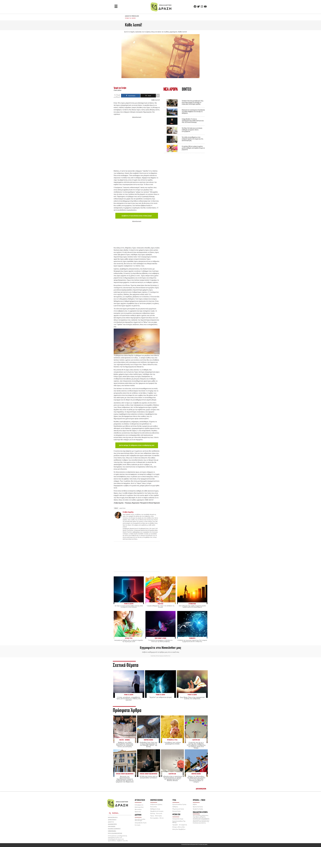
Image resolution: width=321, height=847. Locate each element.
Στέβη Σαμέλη (117, 90)
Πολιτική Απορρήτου (114, 829)
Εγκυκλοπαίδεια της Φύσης (178, 821)
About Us (111, 822)
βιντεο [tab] (186, 89)
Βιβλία (195, 804)
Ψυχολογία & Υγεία (172, 740)
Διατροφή (138, 815)
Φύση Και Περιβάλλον (178, 829)
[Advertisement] (136, 144)
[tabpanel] (184, 125)
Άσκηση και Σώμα (177, 819)
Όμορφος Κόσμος (148, 740)
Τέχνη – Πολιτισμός (156, 816)
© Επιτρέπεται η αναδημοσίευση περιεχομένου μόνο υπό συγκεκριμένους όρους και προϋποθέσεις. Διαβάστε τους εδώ (118, 838)
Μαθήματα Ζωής (155, 809)
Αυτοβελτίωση (140, 800)
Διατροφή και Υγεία (140, 823)
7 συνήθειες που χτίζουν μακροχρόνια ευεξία (172, 743)
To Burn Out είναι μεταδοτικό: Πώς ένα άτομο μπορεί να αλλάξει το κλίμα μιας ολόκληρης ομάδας (192, 102)
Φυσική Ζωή (176, 815)
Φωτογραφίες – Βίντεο (157, 818)
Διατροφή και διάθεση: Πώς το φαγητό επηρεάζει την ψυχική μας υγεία (128, 640)
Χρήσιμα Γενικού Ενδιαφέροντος (124, 774)
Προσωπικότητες (198, 806)
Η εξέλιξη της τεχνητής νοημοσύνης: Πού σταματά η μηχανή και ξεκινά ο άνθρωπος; (192, 640)
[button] (116, 6)
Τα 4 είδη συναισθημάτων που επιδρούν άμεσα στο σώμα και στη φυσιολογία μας (192, 138)
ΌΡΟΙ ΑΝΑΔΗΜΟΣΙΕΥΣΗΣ (115, 833)
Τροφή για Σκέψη (130, 18)
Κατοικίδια (153, 806)
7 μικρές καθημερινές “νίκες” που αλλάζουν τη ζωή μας (160, 606)
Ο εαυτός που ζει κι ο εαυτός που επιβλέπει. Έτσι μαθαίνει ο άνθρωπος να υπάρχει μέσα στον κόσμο (196, 745)
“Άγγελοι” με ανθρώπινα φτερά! (160, 697)
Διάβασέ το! (128, 16)
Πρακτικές (138, 811)
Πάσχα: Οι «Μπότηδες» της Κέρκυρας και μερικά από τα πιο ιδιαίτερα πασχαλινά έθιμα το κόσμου (196, 779)
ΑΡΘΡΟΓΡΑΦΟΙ (112, 820)
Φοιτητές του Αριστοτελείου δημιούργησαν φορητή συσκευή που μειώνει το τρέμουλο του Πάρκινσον (125, 779)
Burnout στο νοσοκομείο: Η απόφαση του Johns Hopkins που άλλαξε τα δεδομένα (193, 111)
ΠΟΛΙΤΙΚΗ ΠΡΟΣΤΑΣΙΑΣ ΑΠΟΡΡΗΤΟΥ (160, 656)
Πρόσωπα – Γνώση (199, 800)
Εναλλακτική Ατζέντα (200, 812)
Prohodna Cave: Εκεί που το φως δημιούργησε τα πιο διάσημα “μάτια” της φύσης (148, 744)
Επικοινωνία (112, 831)
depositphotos (112, 817)
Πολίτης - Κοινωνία (124, 740)
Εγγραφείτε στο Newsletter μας (160, 648)
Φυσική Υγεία (176, 811)
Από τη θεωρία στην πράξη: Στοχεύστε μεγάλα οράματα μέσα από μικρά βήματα (192, 606)
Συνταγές (137, 825)
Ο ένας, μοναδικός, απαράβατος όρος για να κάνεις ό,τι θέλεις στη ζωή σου (129, 698)
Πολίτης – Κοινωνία (156, 813)
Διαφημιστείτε (112, 824)
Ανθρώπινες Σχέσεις (156, 804)
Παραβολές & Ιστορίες (156, 811)
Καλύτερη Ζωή (196, 740)
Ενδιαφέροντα (139, 805)
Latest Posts (122, 508)
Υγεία (174, 800)
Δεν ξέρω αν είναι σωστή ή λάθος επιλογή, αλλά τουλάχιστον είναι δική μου (129, 606)
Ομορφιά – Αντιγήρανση (179, 825)
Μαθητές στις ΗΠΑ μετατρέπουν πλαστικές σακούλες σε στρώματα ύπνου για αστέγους (124, 744)
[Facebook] (195, 6)
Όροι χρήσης (111, 826)
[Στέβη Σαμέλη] (118, 518)
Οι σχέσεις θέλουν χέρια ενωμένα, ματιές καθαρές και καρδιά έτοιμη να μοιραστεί (193, 148)
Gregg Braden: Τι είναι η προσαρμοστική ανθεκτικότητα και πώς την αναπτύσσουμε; (193, 120)
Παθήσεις (175, 806)
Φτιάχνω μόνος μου (178, 827)
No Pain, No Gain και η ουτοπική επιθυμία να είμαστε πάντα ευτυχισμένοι (192, 129)
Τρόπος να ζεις (135, 16)
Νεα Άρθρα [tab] (170, 89)
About (116, 508)
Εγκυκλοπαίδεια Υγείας (179, 804)
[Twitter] (198, 6)
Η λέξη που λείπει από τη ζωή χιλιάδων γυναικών (148, 777)
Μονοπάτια (138, 809)
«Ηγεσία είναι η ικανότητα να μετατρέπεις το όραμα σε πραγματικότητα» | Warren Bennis (172, 778)
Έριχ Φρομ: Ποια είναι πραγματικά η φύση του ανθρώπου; (192, 698)
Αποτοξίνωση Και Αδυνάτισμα (140, 819)
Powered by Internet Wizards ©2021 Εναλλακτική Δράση (194, 844)
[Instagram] (202, 6)
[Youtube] (205, 6)
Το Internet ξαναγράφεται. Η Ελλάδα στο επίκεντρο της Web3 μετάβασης (160, 640)
